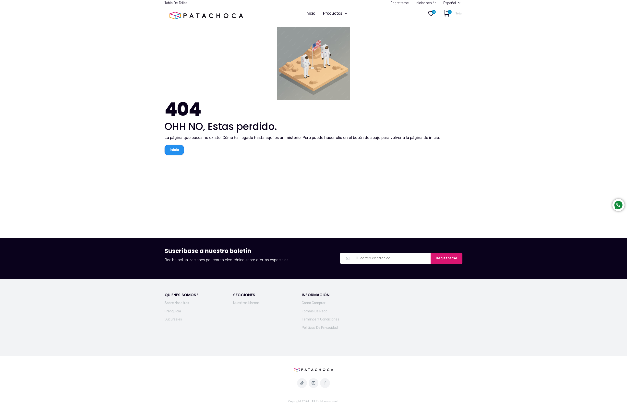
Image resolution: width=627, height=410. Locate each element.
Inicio (310, 13)
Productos (332, 13)
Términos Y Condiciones (320, 319)
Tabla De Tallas (176, 3)
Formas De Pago (314, 311)
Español (449, 3)
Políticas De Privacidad (320, 328)
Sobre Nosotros (177, 303)
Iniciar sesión (426, 3)
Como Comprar (314, 303)
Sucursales (173, 319)
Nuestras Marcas (246, 303)
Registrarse (399, 3)
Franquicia (173, 311)
